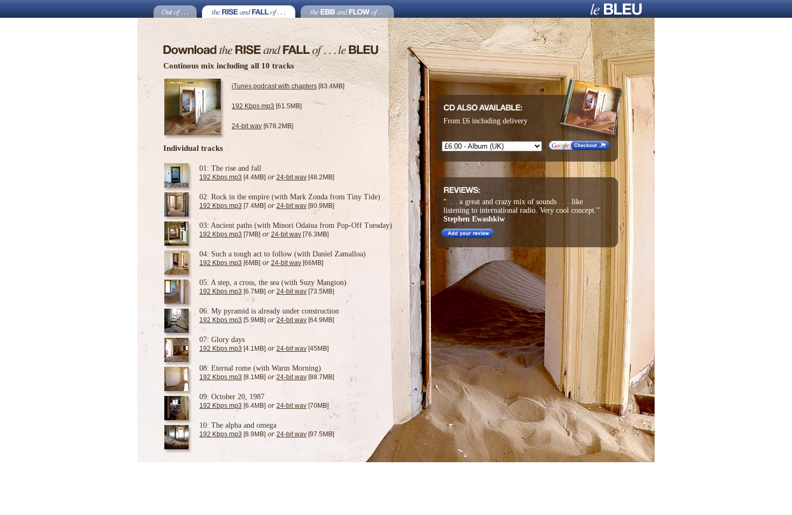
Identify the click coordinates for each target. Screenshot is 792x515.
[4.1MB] (232, 348)
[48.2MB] (305, 177)
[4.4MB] (232, 177)
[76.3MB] (300, 234)
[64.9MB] (305, 320)
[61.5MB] (267, 106)
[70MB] (302, 405)
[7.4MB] (232, 206)
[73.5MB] (305, 291)
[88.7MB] (305, 377)
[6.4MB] (232, 405)
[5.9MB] (232, 320)
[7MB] (229, 234)
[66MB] (297, 263)
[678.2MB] (262, 126)
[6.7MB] (232, 291)
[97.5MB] (305, 434)
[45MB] (302, 348)
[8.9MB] (232, 434)
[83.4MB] (288, 86)
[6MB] (229, 263)
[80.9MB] (305, 206)
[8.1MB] (232, 377)
